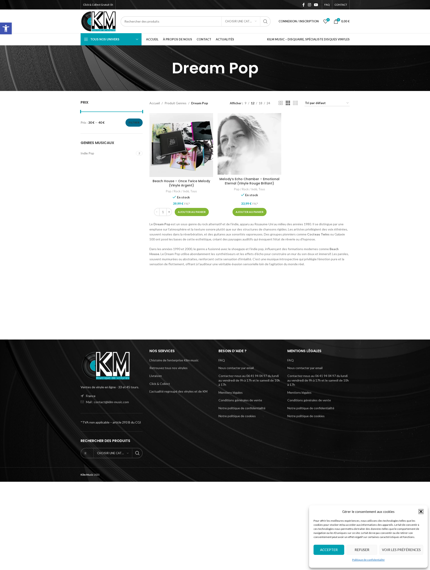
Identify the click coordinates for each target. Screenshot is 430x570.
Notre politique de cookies (237, 416)
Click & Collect (159, 384)
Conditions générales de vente (240, 400)
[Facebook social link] (303, 4)
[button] (6, 28)
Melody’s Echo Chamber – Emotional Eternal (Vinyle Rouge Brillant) (249, 181)
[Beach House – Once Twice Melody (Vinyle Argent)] (181, 145)
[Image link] (105, 365)
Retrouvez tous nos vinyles (168, 368)
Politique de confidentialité (368, 559)
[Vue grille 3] (288, 103)
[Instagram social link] (309, 4)
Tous (193, 191)
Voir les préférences (401, 550)
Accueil (154, 103)
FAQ (221, 360)
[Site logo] (98, 21)
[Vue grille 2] (281, 103)
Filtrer (134, 122)
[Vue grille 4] (295, 103)
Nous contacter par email (236, 368)
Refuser (362, 550)
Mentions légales (230, 392)
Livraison (155, 376)
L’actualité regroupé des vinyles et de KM (178, 391)
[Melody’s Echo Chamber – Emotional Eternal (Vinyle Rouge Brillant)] (249, 144)
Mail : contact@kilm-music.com (107, 402)
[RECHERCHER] (265, 21)
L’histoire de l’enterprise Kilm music (174, 360)
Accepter (329, 550)
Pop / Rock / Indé (177, 191)
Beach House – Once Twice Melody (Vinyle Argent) (181, 183)
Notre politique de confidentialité (241, 408)
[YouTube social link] (315, 4)
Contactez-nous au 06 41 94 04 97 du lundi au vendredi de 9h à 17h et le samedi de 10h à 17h (249, 380)
